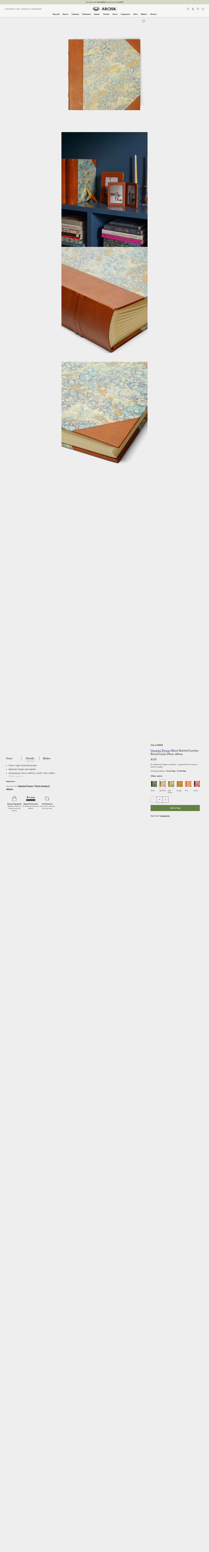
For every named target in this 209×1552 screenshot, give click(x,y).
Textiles (106, 14)
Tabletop (75, 14)
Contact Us (25, 9)
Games (97, 14)
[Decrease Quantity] (154, 800)
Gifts (135, 14)
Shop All (56, 14)
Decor (115, 14)
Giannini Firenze (25, 786)
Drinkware (86, 14)
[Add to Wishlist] (143, 21)
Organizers (125, 14)
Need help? (160, 816)
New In (65, 14)
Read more (10, 781)
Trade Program (37, 9)
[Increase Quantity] (165, 800)
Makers (144, 14)
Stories (153, 14)
